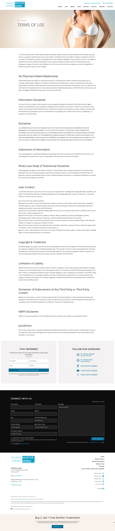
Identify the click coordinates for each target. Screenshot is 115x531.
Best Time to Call (39, 424)
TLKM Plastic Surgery (89, 366)
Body (79, 6)
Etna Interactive (27, 508)
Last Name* (38, 404)
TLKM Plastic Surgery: (97, 473)
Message (61, 404)
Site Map (101, 466)
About (60, 6)
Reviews (102, 6)
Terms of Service (98, 442)
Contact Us (57, 526)
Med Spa (86, 6)
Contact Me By (15, 424)
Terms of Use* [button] (24, 444)
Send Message (97, 439)
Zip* (12, 417)
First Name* (14, 404)
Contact (110, 6)
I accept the (15, 443)
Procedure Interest (16, 431)
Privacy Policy (90, 442)
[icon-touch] (81, 488)
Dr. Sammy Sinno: (98, 484)
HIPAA (102, 456)
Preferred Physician (40, 417)
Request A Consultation (92, 3)
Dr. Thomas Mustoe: (97, 481)
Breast (72, 6)
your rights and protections (23, 499)
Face (66, 6)
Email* (13, 411)
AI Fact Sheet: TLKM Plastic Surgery (92, 469)
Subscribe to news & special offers (23, 438)
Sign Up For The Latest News (28, 370)
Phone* (36, 411)
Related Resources (98, 461)
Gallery (94, 6)
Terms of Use (100, 464)
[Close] (114, 522)
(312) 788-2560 (18, 476)
